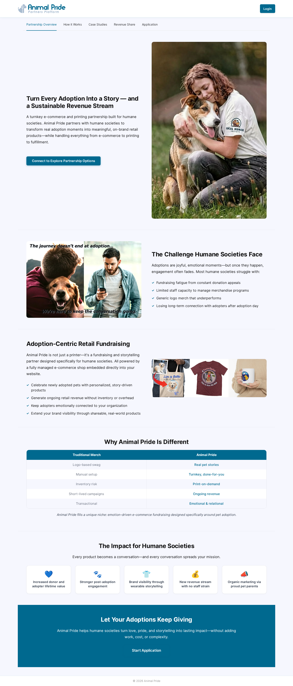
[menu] (146, 24)
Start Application (146, 650)
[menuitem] (41, 24)
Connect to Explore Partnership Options (63, 161)
